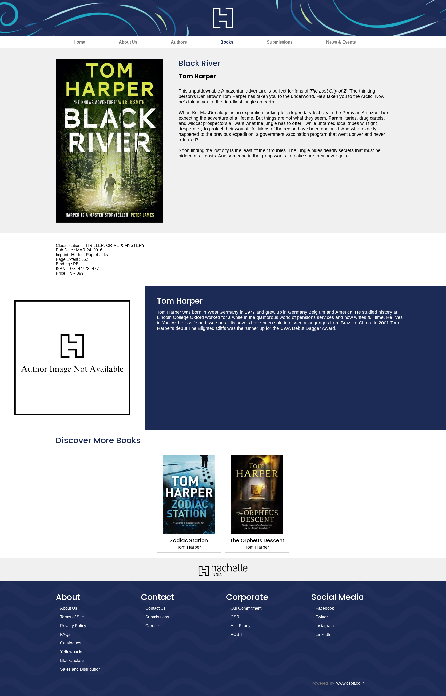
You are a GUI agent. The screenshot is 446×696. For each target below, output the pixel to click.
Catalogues (70, 643)
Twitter (322, 617)
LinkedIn (323, 634)
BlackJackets (72, 660)
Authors (179, 42)
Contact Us (155, 608)
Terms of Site (72, 617)
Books (226, 42)
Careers (152, 626)
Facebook (325, 608)
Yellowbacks (71, 652)
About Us (128, 42)
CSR (235, 617)
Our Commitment (245, 608)
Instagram (325, 626)
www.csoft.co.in (350, 683)
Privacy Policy (73, 626)
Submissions (280, 42)
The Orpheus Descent (257, 540)
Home (79, 42)
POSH (236, 634)
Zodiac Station (189, 540)
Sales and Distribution (80, 669)
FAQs (65, 634)
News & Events (341, 42)
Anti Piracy (240, 626)
